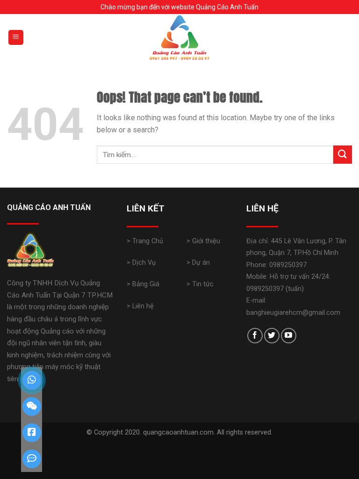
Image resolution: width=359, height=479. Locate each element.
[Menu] (16, 37)
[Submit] (342, 154)
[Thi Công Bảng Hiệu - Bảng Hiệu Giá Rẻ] (179, 37)
